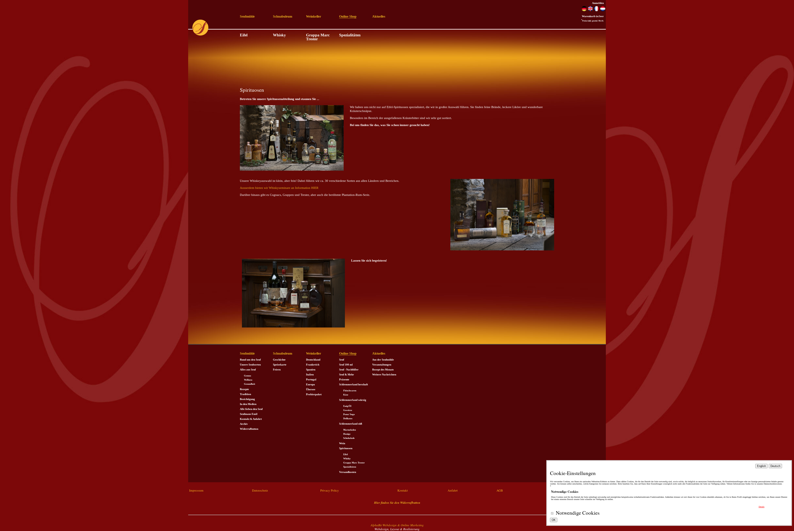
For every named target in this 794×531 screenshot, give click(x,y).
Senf (341, 359)
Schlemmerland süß (350, 423)
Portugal (311, 379)
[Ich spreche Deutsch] (584, 10)
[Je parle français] (596, 10)
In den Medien (248, 404)
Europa (310, 384)
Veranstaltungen (381, 364)
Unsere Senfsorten (250, 364)
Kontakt (402, 490)
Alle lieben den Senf (251, 409)
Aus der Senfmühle (383, 359)
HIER (314, 187)
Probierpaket (314, 394)
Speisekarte (279, 364)
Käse (345, 395)
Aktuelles (378, 16)
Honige (346, 434)
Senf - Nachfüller (349, 369)
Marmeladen (349, 430)
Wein (342, 443)
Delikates (347, 418)
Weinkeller (313, 16)
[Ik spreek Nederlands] (603, 10)
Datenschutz (260, 490)
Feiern (277, 369)
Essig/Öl (347, 406)
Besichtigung (247, 399)
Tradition (245, 394)
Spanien (310, 369)
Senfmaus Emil (248, 414)
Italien (310, 374)
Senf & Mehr (346, 374)
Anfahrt (453, 490)
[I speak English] (590, 10)
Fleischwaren (349, 390)
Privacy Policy (329, 490)
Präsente (344, 379)
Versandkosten (347, 472)
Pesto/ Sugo (349, 414)
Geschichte (279, 359)
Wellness (248, 380)
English (761, 466)
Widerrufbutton (249, 428)
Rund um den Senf (250, 359)
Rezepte (244, 389)
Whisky (279, 35)
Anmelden (598, 3)
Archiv (244, 423)
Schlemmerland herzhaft (353, 384)
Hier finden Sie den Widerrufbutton (397, 502)
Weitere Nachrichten (384, 374)
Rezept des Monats (383, 369)
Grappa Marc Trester (318, 37)
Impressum (196, 490)
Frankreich (312, 364)
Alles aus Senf (248, 369)
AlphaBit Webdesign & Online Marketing (397, 525)
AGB (499, 490)
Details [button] (761, 507)
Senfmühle (247, 16)
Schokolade (349, 438)
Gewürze (347, 410)
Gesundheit (249, 384)
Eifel (244, 35)
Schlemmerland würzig (352, 399)
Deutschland (313, 359)
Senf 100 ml (346, 364)
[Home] (200, 35)
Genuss (247, 376)
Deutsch (775, 466)
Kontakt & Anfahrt (251, 418)
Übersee (310, 389)
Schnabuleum (282, 16)
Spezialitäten (350, 35)
